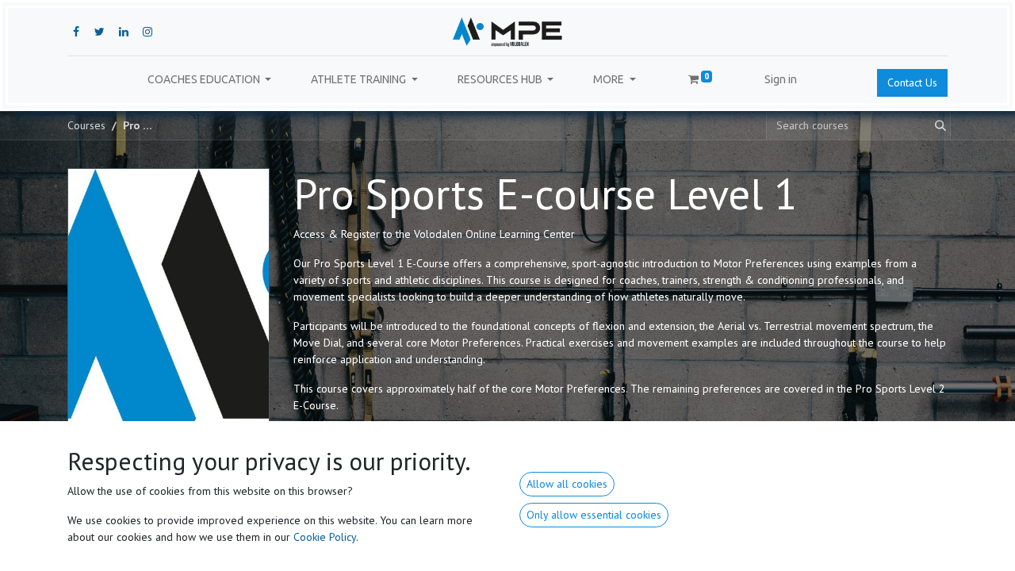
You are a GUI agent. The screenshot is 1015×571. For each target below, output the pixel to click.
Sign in (780, 79)
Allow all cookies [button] (567, 484)
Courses (86, 125)
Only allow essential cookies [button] (594, 515)
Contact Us (912, 82)
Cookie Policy (324, 537)
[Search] (937, 126)
